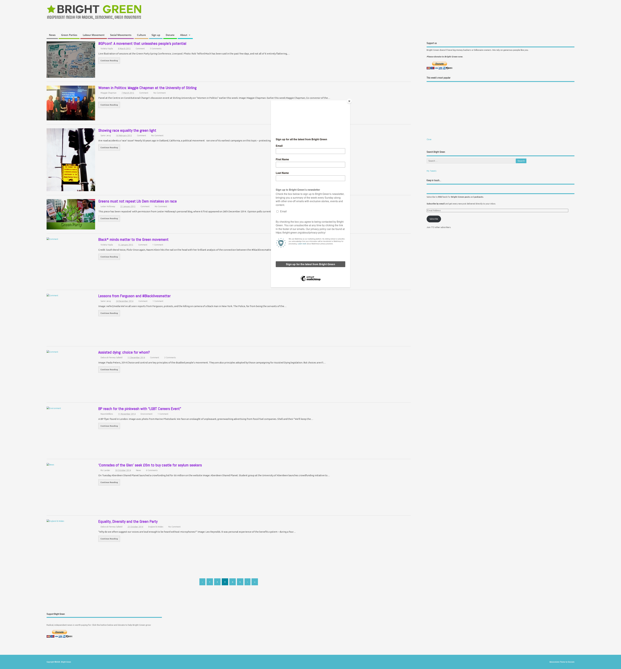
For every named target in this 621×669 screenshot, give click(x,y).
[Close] (349, 101)
